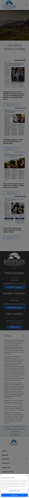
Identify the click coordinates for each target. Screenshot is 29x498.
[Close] (27, 475)
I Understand (14, 495)
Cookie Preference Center (14, 490)
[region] (14, 486)
